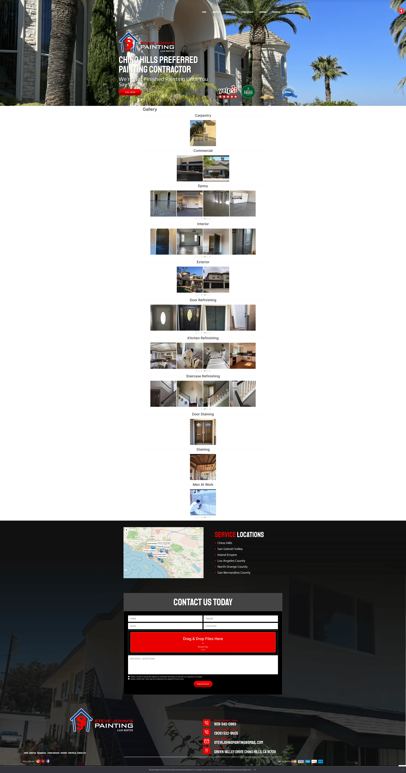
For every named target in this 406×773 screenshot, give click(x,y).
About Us (216, 12)
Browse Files (203, 647)
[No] (402, 770)
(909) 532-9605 (226, 733)
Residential (230, 12)
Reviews (263, 12)
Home (204, 12)
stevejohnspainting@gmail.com (238, 742)
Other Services (247, 12)
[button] (161, 551)
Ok (255, 770)
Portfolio (276, 12)
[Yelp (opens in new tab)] (43, 761)
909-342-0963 (225, 724)
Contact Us (290, 12)
